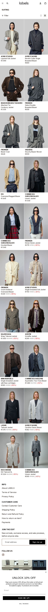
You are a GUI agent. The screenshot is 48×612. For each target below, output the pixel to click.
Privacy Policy (8, 496)
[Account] (40, 3)
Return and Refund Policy (13, 514)
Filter (6, 15)
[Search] (7, 3)
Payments (6, 522)
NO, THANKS (24, 603)
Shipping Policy (8, 510)
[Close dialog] (46, 572)
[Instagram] (3, 554)
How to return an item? (12, 518)
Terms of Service (9, 492)
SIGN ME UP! (24, 598)
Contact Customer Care (12, 506)
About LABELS (8, 488)
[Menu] (2, 3)
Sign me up (37, 542)
